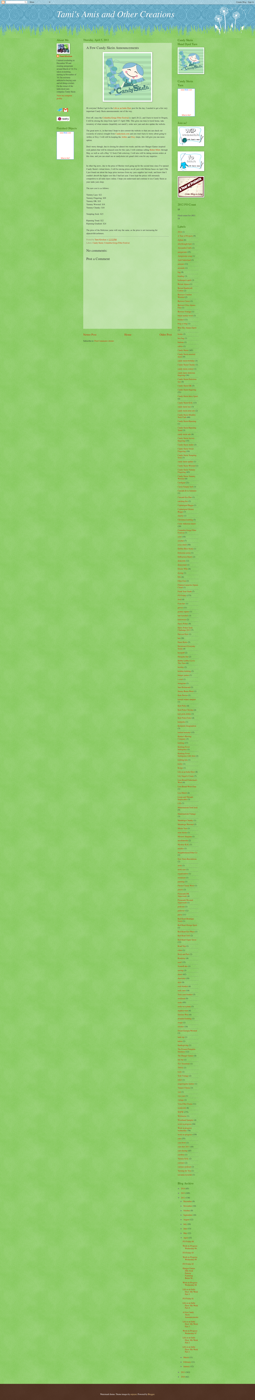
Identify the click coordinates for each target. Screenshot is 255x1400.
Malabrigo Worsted (185, 824)
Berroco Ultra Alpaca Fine (186, 306)
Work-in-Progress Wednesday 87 (190, 1332)
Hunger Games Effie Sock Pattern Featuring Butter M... (189, 1273)
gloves (180, 607)
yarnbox (181, 1154)
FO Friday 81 (188, 1298)
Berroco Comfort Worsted (185, 295)
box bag (181, 338)
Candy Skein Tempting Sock (187, 456)
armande (181, 268)
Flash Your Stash (185, 591)
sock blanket (183, 986)
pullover (181, 910)
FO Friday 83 (188, 1252)
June (185, 1228)
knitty (180, 763)
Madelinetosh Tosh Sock (188, 807)
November (188, 1205)
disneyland (182, 564)
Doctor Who (183, 568)
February (187, 1362)
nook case (182, 869)
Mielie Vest (182, 828)
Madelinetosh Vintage (187, 813)
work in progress (184, 1124)
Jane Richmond (184, 687)
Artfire (124, 136)
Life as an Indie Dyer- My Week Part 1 (190, 1349)
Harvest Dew (183, 634)
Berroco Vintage (184, 311)
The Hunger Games (185, 1055)
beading (181, 276)
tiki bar (181, 1059)
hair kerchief (183, 615)
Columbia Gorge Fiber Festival (115, 117)
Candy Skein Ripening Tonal (187, 429)
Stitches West (183, 1014)
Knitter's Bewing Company (184, 737)
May (185, 1233)
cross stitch (182, 544)
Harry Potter (183, 623)
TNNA (180, 1067)
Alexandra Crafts (185, 247)
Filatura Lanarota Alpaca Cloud (188, 586)
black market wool (185, 315)
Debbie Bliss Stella (185, 548)
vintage (181, 1099)
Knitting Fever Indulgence (184, 748)
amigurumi (182, 252)
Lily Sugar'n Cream (186, 776)
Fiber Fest (182, 580)
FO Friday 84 (188, 1241)
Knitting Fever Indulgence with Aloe (186, 754)
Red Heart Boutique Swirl (186, 920)
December (187, 1201)
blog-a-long (182, 323)
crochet (181, 540)
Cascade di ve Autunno (187, 490)
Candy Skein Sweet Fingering (186, 450)
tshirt (180, 1079)
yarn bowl (182, 1142)
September (188, 1215)
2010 (183, 1376)
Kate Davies (183, 695)
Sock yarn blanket (185, 994)
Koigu (180, 767)
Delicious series (184, 552)
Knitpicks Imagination (187, 725)
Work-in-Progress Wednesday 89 (190, 1258)
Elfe (179, 576)
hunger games (183, 675)
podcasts (181, 906)
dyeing (180, 572)
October (187, 1210)
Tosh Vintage (183, 1075)
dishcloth (181, 560)
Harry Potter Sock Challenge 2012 (185, 629)
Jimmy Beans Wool (185, 691)
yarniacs (181, 1162)
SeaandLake (183, 966)
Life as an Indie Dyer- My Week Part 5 (190, 1292)
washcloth (182, 1107)
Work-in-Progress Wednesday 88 (190, 1283)
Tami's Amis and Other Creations (115, 14)
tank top (181, 1037)
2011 (183, 1372)
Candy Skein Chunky (186, 364)
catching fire (183, 501)
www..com (65, 133)
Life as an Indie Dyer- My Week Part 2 (190, 1340)
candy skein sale (184, 434)
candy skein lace (184, 406)
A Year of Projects (185, 235)
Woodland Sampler (185, 1120)
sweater (181, 1026)
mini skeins (182, 832)
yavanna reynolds (185, 1174)
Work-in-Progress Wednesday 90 (190, 1247)
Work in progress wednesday (185, 1129)
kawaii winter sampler (187, 699)
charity (180, 515)
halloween (182, 619)
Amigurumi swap (185, 256)
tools (180, 1071)
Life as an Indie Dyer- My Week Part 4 (190, 1305)
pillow (180, 889)
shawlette (181, 978)
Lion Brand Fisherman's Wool (187, 781)
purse (180, 914)
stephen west (183, 1010)
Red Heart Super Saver (187, 939)
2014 (180, 231)
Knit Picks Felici (184, 717)
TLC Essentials (184, 1063)
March (186, 1357)
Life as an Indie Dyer (122, 108)
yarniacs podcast (184, 1166)
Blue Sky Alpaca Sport (187, 327)
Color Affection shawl (187, 523)
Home (127, 334)
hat (179, 638)
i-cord (180, 679)
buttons (181, 342)
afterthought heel (185, 243)
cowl (180, 536)
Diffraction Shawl (185, 556)
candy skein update (185, 461)
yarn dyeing (182, 1150)
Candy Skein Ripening (187, 421)
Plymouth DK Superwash (183, 895)
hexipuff (181, 652)
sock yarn (181, 990)
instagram (182, 683)
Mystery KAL (183, 844)
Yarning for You (184, 1170)
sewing (180, 970)
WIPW (180, 1112)
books (180, 334)
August (186, 1219)
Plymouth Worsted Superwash (185, 901)
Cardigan (181, 482)
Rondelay (181, 958)
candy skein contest (185, 368)
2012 (183, 1197)
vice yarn (181, 1095)
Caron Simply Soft (185, 486)
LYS (179, 803)
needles (181, 848)
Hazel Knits (182, 642)
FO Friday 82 (188, 1263)
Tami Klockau (66, 56)
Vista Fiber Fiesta (185, 1103)
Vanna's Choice (184, 1087)
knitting (181, 742)
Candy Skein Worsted (186, 465)
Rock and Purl (183, 954)
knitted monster (184, 732)
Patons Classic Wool (186, 885)
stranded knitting (185, 1018)
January (186, 1366)
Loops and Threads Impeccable (185, 798)
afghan (180, 239)
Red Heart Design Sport (187, 925)
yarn (179, 1138)
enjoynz (133, 1394)
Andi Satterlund (184, 260)
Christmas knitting (185, 519)
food (179, 599)
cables (180, 346)
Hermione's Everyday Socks (186, 647)
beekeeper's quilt (184, 280)
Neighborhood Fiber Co (187, 852)
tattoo (180, 1041)
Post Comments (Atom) (104, 340)
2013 (183, 1193)
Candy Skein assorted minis (186, 355)
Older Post (166, 334)
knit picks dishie (184, 713)
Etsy (133, 136)
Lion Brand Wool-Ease (187, 786)
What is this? (65, 158)
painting (181, 881)
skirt (179, 982)
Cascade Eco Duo (185, 497)
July (185, 1224)
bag (179, 272)
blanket (181, 319)
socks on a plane (184, 1006)
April (185, 1237)
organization (183, 873)
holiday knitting (184, 671)
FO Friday (182, 595)
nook (180, 865)
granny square (183, 611)
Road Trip (182, 946)
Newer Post (89, 334)
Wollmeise (182, 1116)
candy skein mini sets (186, 410)
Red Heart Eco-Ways (186, 931)
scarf (180, 962)
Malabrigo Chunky (185, 820)
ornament (181, 877)
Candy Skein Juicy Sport (188, 396)
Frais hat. (181, 603)
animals (181, 264)
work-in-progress (185, 1134)
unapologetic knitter (186, 1083)
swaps (180, 1022)
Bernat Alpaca (183, 284)
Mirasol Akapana (185, 836)
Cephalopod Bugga (185, 505)
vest (179, 1091)
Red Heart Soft (184, 935)
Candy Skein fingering (187, 389)
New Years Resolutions (187, 859)
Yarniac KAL (183, 1158)
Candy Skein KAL (185, 402)
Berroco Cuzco (184, 301)
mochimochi (183, 840)
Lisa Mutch (182, 792)
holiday (181, 667)
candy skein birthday (186, 360)
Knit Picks (182, 705)
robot (180, 950)
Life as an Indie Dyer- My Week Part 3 (190, 1324)
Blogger (151, 1394)
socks (180, 1002)
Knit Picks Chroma (185, 709)
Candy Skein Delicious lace (187, 380)
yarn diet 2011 (183, 1146)
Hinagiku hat (183, 656)
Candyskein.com (122, 133)
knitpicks (181, 721)
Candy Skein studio (186, 444)
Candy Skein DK (185, 385)
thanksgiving (183, 1045)
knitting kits (183, 759)
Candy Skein (98, 242)
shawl (180, 974)
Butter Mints (155, 149)
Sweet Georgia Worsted (187, 1030)
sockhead (181, 998)
